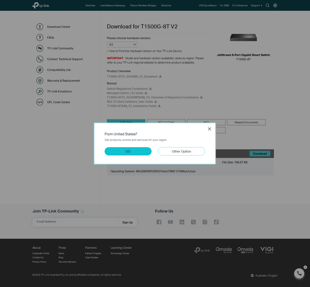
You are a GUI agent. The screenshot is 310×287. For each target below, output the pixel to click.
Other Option (181, 151)
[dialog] (155, 143)
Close (209, 128)
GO (128, 151)
